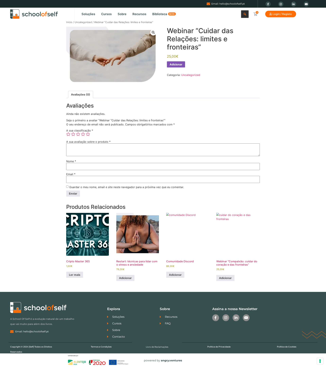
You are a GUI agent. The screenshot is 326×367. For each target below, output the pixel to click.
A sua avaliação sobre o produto (88, 141)
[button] (153, 32)
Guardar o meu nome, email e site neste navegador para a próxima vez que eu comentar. (126, 187)
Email (70, 174)
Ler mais (74, 274)
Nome (71, 161)
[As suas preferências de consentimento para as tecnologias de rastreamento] (320, 361)
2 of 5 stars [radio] (73, 134)
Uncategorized (83, 22)
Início (69, 22)
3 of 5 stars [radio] (78, 134)
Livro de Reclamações (157, 347)
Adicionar (176, 64)
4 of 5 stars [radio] (83, 134)
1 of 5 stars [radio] (68, 134)
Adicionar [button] (125, 278)
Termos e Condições (101, 346)
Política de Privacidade (219, 346)
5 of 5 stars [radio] (88, 134)
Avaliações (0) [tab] (80, 94)
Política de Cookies (286, 346)
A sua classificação (79, 130)
